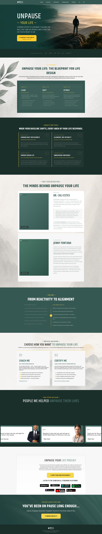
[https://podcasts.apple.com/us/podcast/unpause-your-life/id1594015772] (49, 490)
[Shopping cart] (83, 2)
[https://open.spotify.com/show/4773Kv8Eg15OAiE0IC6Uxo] (76, 486)
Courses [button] (48, 2)
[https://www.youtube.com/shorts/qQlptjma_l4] (60, 490)
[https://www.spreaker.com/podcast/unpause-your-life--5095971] (44, 485)
